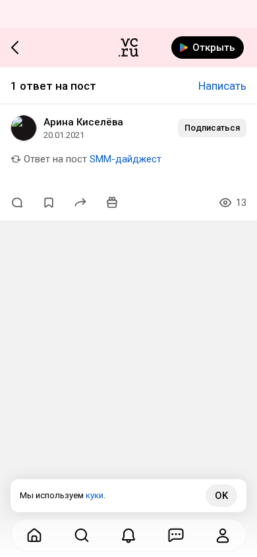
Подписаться (212, 128)
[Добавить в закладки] (49, 202)
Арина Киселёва (83, 122)
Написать (222, 85)
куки (94, 495)
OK (221, 496)
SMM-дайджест (125, 159)
